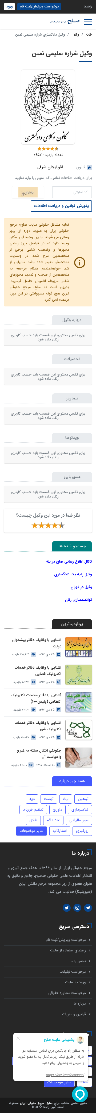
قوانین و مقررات (74, 1014)
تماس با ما (78, 961)
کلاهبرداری (80, 809)
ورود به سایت (75, 982)
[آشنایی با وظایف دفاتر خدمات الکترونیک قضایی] (78, 675)
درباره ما (80, 1003)
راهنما (88, 6)
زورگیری (82, 831)
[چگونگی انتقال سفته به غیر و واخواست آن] (78, 758)
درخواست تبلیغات (72, 972)
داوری (57, 809)
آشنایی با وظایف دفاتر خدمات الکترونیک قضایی (38, 671)
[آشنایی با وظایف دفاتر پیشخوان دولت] (78, 647)
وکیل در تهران (81, 587)
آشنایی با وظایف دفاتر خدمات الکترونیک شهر (38, 726)
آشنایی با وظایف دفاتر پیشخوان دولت (36, 643)
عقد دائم (53, 820)
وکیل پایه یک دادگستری (73, 574)
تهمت (49, 799)
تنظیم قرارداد (33, 809)
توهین (83, 799)
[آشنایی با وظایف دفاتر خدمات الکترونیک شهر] (78, 730)
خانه (89, 34)
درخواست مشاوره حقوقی (67, 993)
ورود (9, 6)
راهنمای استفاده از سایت (68, 950)
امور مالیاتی (79, 820)
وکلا (76, 34)
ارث (66, 799)
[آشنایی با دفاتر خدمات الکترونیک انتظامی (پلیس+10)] (78, 702)
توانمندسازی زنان (78, 600)
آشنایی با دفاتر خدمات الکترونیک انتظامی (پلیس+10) (36, 698)
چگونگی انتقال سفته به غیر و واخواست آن (39, 754)
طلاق (33, 820)
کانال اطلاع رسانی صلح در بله (69, 561)
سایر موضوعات (31, 831)
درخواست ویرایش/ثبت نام (39, 6)
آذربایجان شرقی (50, 167)
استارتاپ (60, 831)
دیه (32, 799)
